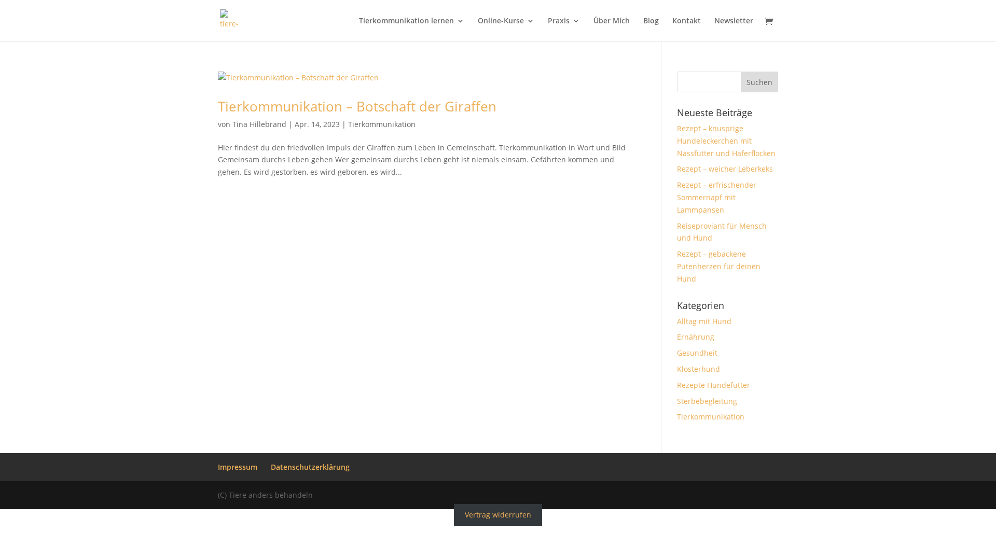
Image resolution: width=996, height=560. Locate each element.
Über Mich (611, 21)
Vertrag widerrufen (498, 515)
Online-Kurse (501, 21)
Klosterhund (698, 369)
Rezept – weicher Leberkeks (725, 169)
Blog (651, 21)
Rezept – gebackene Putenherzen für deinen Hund (718, 266)
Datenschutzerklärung (310, 467)
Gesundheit (697, 353)
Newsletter (733, 21)
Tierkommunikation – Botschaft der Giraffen (357, 106)
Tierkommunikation (382, 124)
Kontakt (686, 21)
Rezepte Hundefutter (713, 385)
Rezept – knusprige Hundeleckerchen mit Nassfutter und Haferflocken (726, 140)
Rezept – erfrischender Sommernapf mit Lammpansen (716, 197)
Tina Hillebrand (259, 124)
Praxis (559, 21)
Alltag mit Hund (704, 321)
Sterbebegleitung (707, 401)
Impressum (237, 467)
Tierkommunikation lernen (406, 21)
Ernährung (695, 337)
